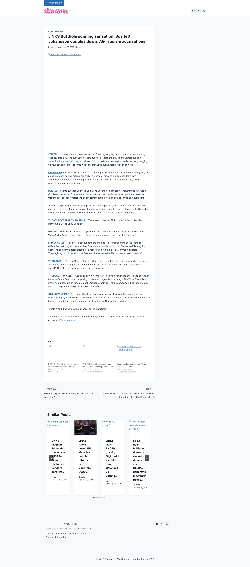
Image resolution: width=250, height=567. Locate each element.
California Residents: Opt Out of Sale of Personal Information (66, 535)
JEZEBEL (53, 154)
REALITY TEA (55, 231)
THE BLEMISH (55, 261)
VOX (50, 205)
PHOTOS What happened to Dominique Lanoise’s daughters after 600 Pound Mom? (128, 393)
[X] (198, 11)
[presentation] (58, 427)
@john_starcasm (67, 320)
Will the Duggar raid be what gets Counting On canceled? (68, 393)
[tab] (94, 497)
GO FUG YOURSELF (58, 294)
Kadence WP (147, 559)
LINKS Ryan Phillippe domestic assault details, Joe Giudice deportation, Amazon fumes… (140, 460)
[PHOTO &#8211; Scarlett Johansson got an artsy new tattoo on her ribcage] (64, 354)
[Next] (147, 458)
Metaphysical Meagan (70, 161)
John (53, 47)
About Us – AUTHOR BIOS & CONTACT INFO (69, 528)
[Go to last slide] (51, 458)
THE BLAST (54, 275)
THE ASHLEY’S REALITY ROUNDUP (67, 220)
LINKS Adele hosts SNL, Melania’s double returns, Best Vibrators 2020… (85, 456)
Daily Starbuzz (55, 32)
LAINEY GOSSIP (56, 242)
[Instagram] (203, 11)
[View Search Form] (71, 10)
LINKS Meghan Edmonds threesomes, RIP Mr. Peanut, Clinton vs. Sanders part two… (58, 456)
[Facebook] (193, 11)
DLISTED (53, 190)
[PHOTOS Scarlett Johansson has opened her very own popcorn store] (98, 354)
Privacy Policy (54, 2)
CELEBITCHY (55, 172)
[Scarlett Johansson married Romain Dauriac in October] (133, 354)
